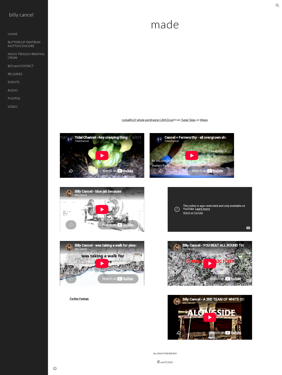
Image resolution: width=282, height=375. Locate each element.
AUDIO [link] (13, 90)
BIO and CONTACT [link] (21, 66)
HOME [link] (12, 34)
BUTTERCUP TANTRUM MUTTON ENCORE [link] (24, 43)
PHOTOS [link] (14, 98)
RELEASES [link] (15, 74)
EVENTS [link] (13, 82)
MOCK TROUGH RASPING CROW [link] (26, 55)
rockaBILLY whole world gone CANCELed (148, 120)
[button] (277, 5)
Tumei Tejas (188, 120)
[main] (165, 24)
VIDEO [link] (12, 106)
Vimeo (204, 120)
